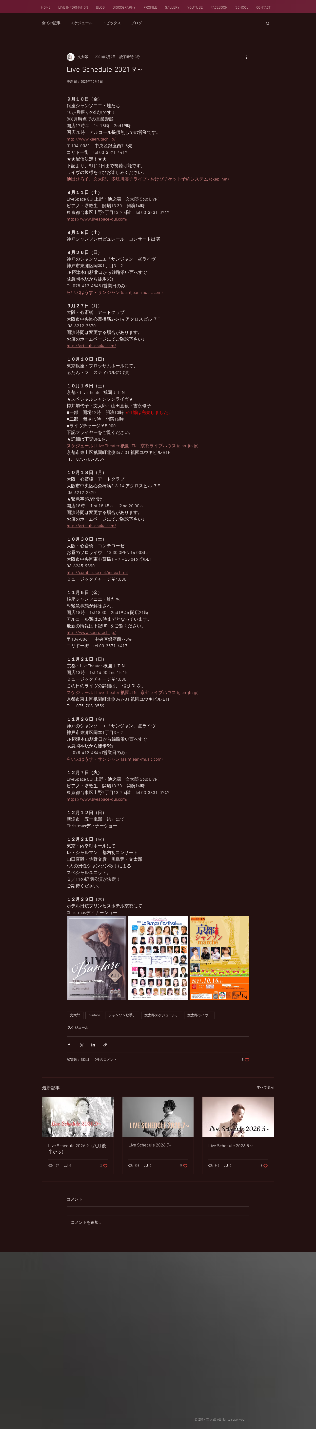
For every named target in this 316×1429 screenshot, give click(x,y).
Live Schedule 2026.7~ (150, 1145)
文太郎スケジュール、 (161, 1015)
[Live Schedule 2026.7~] (158, 1117)
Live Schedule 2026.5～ (231, 1146)
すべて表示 (265, 1087)
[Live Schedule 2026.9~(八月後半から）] (78, 1117)
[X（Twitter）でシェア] (81, 1044)
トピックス (111, 23)
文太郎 (75, 1015)
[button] (267, 23)
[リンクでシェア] (105, 1044)
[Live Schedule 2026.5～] (238, 1117)
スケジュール (81, 23)
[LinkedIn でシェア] (93, 1044)
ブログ (136, 23)
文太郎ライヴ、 (199, 1015)
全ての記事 (51, 23)
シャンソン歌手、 (122, 1015)
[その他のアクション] (246, 57)
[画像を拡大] (96, 958)
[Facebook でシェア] (69, 1044)
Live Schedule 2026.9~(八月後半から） (77, 1149)
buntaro (94, 1015)
